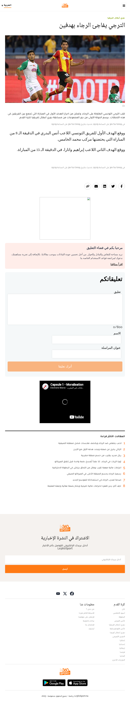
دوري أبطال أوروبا (117, 632)
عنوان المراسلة (111, 347)
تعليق (117, 292)
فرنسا (122, 652)
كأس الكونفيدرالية (117, 628)
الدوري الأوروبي (118, 636)
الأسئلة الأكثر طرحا (86, 613)
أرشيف (91, 628)
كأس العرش (119, 621)
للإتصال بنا (89, 624)
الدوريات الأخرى (118, 660)
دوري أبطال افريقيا (116, 18)
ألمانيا (122, 656)
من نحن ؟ (90, 609)
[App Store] (77, 682)
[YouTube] (58, 593)
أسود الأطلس (119, 613)
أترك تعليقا (65, 366)
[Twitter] (65, 593)
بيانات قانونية (88, 621)
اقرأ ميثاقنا (117, 264)
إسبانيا (122, 644)
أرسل (65, 569)
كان (123, 609)
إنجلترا (122, 640)
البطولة (122, 617)
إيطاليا (122, 648)
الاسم (117, 333)
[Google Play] (54, 682)
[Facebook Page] (72, 593)
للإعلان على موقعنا (86, 617)
